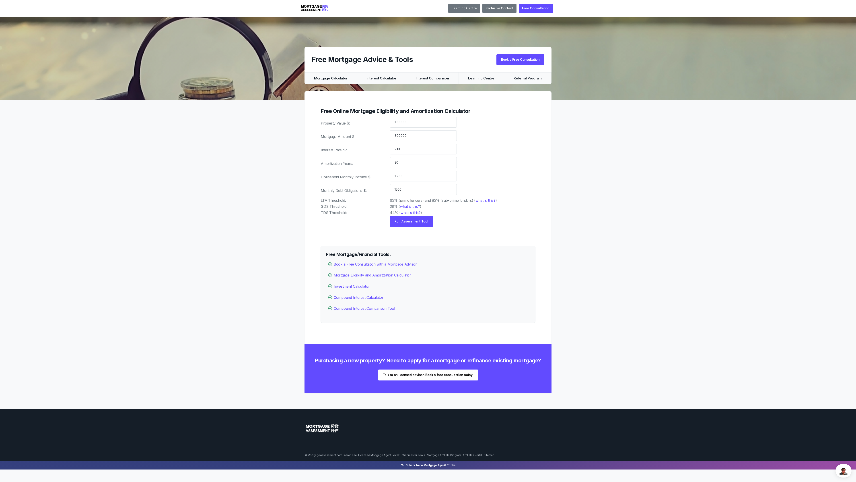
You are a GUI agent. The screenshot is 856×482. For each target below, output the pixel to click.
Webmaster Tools (413, 455)
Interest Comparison (432, 78)
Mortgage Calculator (330, 78)
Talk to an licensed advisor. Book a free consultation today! (428, 375)
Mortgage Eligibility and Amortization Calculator (372, 275)
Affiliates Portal (472, 455)
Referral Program (528, 78)
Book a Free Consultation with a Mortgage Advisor (375, 264)
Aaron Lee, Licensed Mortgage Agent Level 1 (372, 455)
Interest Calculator (381, 78)
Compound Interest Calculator (358, 297)
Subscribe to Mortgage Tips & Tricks (430, 465)
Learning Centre (464, 8)
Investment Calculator (352, 286)
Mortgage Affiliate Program (444, 455)
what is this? (485, 200)
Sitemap (489, 455)
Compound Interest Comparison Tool (364, 308)
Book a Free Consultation (520, 59)
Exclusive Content (499, 8)
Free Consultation (535, 8)
